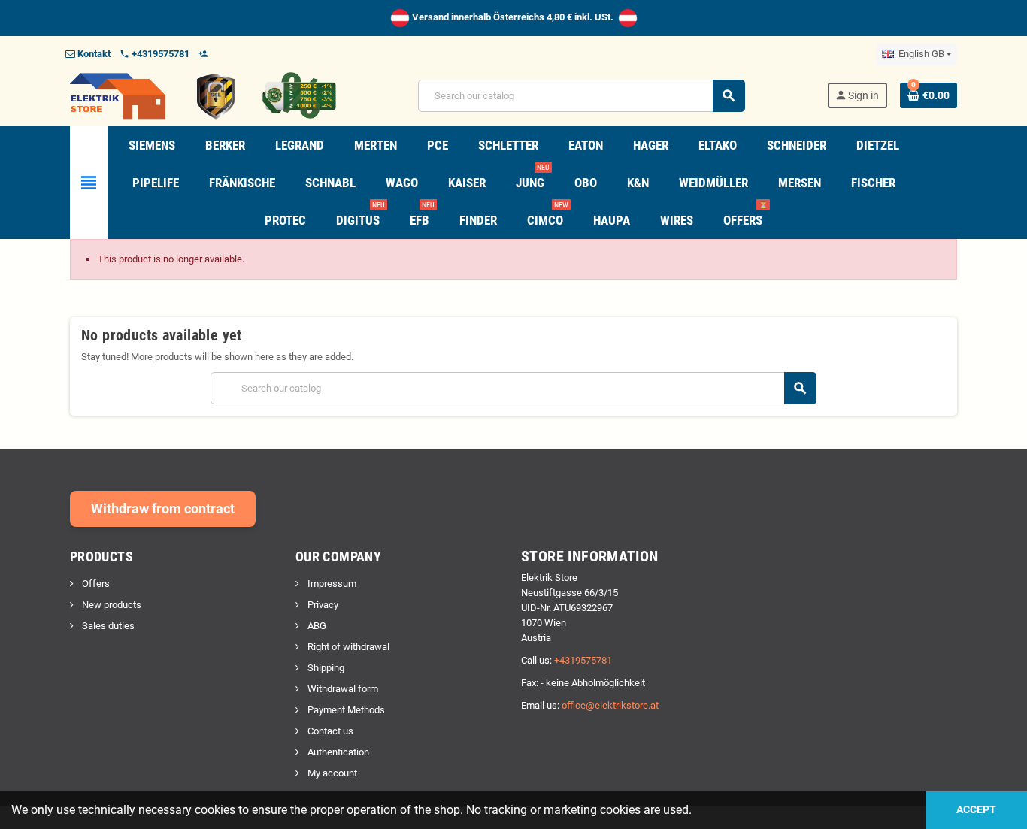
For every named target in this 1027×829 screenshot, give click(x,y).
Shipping (324, 667)
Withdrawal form (341, 688)
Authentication (337, 752)
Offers (95, 583)
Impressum (330, 583)
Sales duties (107, 625)
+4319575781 (583, 660)
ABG (315, 625)
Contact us (329, 731)
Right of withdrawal (347, 646)
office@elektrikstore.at (610, 705)
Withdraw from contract (163, 508)
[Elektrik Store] (203, 95)
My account (331, 773)
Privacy (321, 604)
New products (110, 604)
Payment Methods (345, 710)
